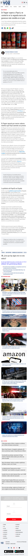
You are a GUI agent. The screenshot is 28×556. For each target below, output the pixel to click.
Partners (17, 536)
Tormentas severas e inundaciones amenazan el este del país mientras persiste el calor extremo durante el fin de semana (14, 311)
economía (5, 530)
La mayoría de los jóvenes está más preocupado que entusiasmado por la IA (13, 273)
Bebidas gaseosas (17, 252)
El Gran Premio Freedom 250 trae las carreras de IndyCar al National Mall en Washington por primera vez (13, 482)
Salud (20, 6)
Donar (2, 6)
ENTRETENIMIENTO (19, 532)
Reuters (19, 161)
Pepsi (3, 252)
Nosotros (5, 538)
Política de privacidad (21, 542)
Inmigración (18, 530)
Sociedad (5, 9)
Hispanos (6, 6)
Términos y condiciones (11, 543)
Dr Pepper (8, 252)
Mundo (24, 6)
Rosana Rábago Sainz (11, 52)
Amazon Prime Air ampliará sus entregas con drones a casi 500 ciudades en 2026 (14, 364)
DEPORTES (5, 534)
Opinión (4, 536)
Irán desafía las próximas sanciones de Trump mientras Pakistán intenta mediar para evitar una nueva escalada (13, 457)
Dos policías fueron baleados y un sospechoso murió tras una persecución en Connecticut (14, 267)
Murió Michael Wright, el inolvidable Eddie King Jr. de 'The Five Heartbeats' (14, 270)
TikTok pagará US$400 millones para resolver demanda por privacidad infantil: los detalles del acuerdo (14, 347)
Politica (15, 6)
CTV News (20, 111)
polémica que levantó (15, 191)
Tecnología (18, 534)
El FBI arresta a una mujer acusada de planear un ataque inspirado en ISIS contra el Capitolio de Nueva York (13, 400)
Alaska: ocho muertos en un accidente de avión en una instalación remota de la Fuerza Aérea (13, 436)
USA (11, 6)
